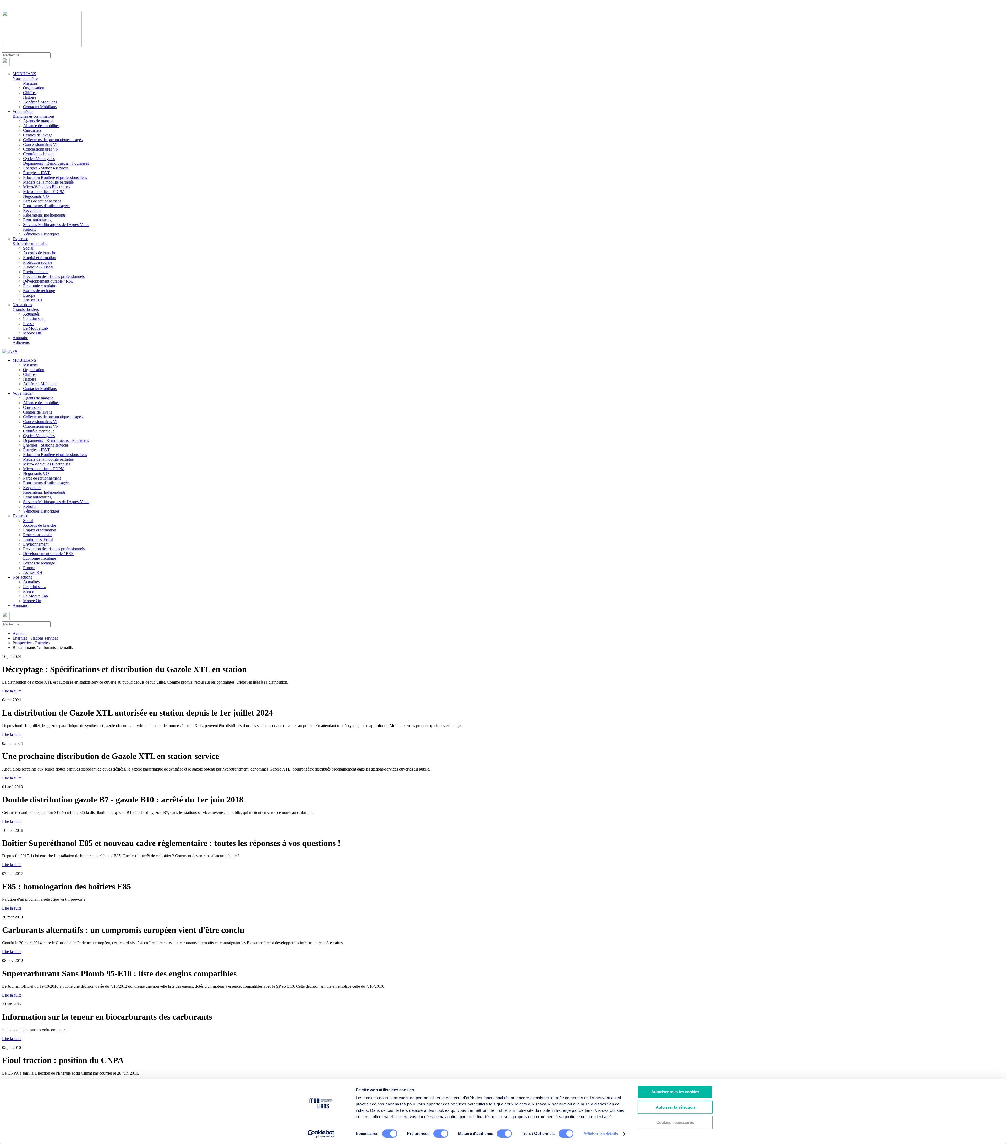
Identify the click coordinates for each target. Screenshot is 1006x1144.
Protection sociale (37, 262)
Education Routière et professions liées (55, 177)
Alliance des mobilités (41, 125)
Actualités (31, 314)
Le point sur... (34, 319)
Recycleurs (32, 210)
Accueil (19, 633)
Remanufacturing (37, 220)
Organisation (33, 88)
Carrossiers (32, 130)
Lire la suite (11, 691)
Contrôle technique (38, 154)
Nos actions (26, 307)
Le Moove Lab (35, 328)
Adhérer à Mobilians (40, 102)
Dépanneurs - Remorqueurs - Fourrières (56, 163)
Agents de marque (38, 121)
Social (28, 248)
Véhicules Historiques (41, 234)
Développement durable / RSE (48, 281)
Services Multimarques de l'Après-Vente (56, 224)
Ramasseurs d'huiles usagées (46, 206)
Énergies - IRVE (37, 172)
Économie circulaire (39, 286)
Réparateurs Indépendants (44, 215)
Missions (30, 83)
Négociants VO (36, 196)
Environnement (35, 272)
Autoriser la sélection (675, 1107)
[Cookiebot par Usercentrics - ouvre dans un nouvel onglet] (321, 1134)
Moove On (32, 333)
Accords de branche (39, 253)
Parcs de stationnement (42, 201)
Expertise (30, 241)
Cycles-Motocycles (39, 158)
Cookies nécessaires (675, 1122)
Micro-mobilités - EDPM (43, 191)
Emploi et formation (39, 257)
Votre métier (33, 113)
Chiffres (29, 92)
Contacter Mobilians (40, 106)
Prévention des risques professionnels (54, 276)
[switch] (440, 1133)
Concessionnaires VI (40, 144)
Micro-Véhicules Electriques (46, 187)
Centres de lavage (37, 135)
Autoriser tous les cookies (675, 1092)
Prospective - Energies (31, 643)
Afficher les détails (600, 1133)
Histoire (29, 97)
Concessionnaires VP (40, 149)
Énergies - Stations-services (45, 168)
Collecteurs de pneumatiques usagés (53, 140)
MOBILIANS (25, 76)
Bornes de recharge (39, 290)
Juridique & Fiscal (38, 267)
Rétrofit (29, 229)
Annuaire (21, 340)
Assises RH (32, 300)
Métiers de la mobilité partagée (48, 182)
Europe (29, 295)
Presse (28, 323)
